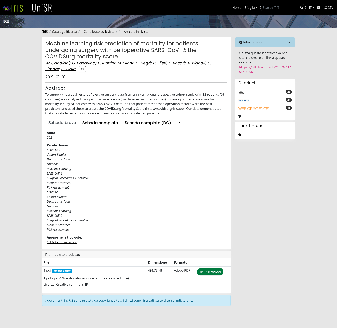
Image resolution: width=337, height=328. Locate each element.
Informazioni (252, 42)
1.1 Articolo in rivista (134, 31)
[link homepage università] (42, 7)
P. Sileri (159, 63)
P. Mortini (106, 63)
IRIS (45, 31)
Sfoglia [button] (250, 7)
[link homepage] (14, 7)
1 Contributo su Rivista (97, 31)
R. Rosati (176, 63)
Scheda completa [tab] (100, 123)
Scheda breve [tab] (62, 122)
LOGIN (328, 7)
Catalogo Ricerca (64, 31)
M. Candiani (57, 63)
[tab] (179, 123)
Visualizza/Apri (210, 272)
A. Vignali (196, 63)
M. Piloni (125, 63)
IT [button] (310, 7)
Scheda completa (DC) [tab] (148, 123)
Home (236, 7)
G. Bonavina (83, 63)
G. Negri (142, 63)
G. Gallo (68, 69)
